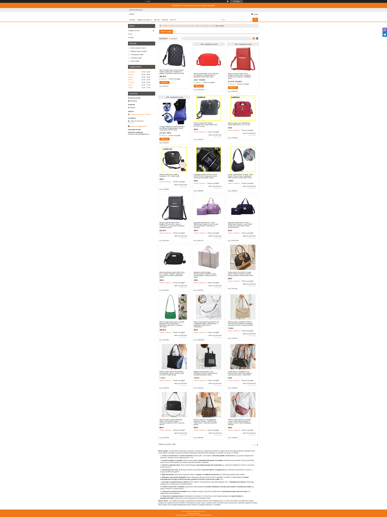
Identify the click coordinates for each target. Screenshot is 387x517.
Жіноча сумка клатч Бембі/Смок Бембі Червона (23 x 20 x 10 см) (239, 123)
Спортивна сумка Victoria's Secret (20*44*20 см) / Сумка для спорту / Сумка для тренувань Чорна (206, 176)
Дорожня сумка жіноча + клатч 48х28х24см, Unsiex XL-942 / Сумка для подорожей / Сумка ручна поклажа (206, 225)
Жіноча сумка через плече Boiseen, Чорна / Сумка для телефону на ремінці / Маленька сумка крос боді (171, 71)
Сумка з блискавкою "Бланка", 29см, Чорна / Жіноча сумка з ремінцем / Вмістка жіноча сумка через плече (240, 176)
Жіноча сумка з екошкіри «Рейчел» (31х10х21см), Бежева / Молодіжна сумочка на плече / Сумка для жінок (240, 323)
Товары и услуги (133, 30)
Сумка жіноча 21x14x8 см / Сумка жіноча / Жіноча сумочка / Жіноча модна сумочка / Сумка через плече (240, 273)
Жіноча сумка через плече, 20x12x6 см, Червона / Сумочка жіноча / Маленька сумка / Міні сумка (206, 75)
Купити (165, 82)
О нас (130, 34)
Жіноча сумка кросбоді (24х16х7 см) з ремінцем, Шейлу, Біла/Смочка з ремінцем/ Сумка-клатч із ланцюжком (206, 324)
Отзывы (130, 37)
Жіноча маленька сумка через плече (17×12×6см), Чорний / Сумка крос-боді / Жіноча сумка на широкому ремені (172, 274)
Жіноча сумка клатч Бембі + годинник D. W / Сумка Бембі (169, 175)
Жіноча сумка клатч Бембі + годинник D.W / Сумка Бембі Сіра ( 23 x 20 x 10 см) (206, 124)
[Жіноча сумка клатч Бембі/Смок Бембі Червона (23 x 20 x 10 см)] (243, 108)
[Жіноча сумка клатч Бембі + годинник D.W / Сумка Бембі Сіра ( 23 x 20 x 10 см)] (208, 108)
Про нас (157, 20)
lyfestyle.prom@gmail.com (138, 126)
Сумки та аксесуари (201, 26)
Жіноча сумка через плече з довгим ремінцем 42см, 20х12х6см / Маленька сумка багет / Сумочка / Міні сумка (171, 324)
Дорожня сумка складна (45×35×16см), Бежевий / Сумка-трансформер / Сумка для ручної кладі (205, 274)
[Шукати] (255, 20)
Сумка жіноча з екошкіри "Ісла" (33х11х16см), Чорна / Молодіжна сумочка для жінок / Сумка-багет (239, 373)
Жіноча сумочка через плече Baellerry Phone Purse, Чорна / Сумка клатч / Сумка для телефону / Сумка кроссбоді (172, 225)
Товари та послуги (143, 20)
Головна (132, 20)
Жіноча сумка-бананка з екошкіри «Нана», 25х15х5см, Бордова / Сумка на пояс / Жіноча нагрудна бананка (239, 422)
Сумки (212, 26)
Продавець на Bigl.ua (193, 513)
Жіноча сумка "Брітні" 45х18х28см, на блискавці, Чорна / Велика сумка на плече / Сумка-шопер (171, 373)
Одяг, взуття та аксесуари (185, 26)
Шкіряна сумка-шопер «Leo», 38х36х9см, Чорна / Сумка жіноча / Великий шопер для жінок (206, 373)
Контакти (165, 20)
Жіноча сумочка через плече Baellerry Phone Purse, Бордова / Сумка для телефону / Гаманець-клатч (239, 76)
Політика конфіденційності (204, 515)
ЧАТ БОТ (173, 20)
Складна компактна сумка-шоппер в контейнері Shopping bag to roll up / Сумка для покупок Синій (171, 128)
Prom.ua (203, 511)
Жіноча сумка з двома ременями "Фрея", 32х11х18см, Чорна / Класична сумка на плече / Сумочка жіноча (171, 422)
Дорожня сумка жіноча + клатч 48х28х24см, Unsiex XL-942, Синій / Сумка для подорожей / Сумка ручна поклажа (240, 225)
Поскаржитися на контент (188, 515)
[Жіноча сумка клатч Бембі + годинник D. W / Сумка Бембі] (174, 159)
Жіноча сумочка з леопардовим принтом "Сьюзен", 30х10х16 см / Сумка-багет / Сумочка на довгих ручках (205, 422)
